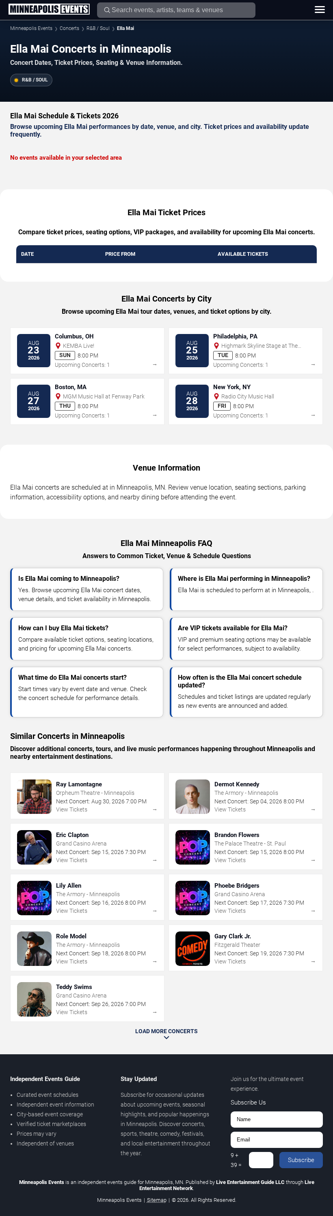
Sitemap (156, 1200)
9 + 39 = (236, 1160)
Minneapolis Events (31, 28)
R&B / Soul (98, 28)
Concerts (69, 28)
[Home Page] (49, 9)
